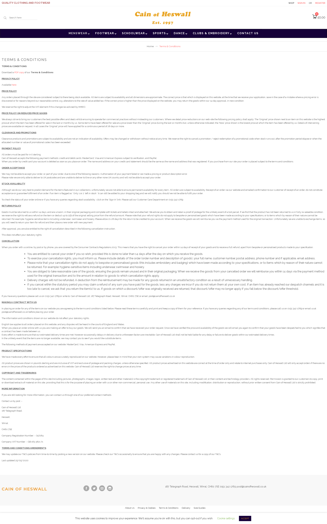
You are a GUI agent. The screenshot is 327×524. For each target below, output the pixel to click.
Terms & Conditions (168, 508)
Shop (291, 3)
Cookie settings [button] (226, 518)
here (14, 85)
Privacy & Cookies (146, 508)
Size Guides (199, 508)
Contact (279, 3)
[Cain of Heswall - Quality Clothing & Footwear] (163, 17)
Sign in (301, 3)
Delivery (186, 508)
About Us (129, 508)
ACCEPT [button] (245, 518)
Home (150, 46)
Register (320, 3)
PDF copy (19, 72)
